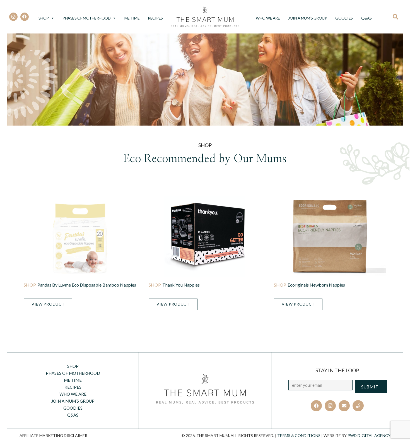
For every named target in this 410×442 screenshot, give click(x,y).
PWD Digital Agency (369, 435)
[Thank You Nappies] (205, 236)
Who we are (268, 18)
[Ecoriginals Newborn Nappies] (330, 236)
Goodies (344, 18)
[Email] (344, 405)
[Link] (205, 16)
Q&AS (366, 18)
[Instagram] (13, 17)
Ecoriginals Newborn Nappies (316, 284)
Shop (43, 18)
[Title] (358, 405)
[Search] (397, 17)
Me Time (132, 18)
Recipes (155, 18)
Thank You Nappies (181, 284)
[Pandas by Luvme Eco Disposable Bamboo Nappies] (80, 236)
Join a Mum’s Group (307, 18)
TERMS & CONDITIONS (298, 435)
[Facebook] (24, 17)
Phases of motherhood (86, 18)
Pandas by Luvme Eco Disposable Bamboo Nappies (86, 284)
